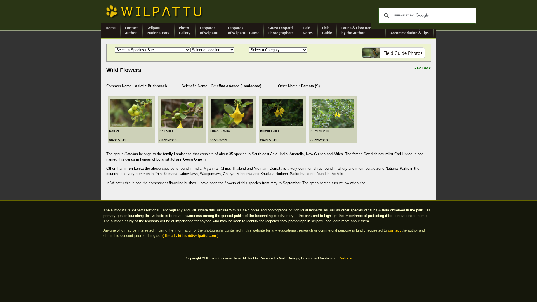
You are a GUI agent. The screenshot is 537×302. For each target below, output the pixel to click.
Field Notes (308, 30)
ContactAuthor (131, 30)
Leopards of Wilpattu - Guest (243, 30)
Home (111, 28)
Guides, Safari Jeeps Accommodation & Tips (409, 30)
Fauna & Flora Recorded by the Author (361, 30)
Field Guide (327, 30)
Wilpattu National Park (158, 30)
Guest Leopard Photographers (280, 30)
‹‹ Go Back (422, 68)
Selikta (346, 258)
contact (394, 230)
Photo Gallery (184, 30)
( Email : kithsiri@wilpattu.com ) (190, 235)
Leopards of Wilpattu (209, 30)
